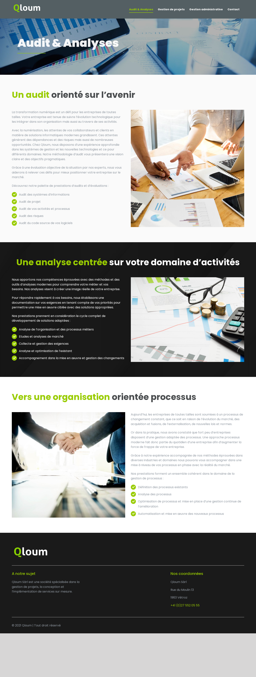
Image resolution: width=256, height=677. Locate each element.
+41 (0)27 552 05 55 (185, 605)
